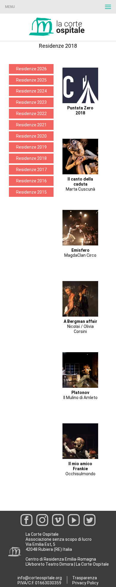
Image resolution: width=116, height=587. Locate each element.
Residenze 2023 (31, 102)
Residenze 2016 (31, 180)
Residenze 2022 (31, 113)
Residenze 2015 (31, 192)
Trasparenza (84, 577)
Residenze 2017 (31, 169)
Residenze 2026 (31, 68)
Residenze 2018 (31, 158)
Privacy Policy (85, 582)
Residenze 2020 (31, 136)
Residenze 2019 (31, 147)
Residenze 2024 (31, 91)
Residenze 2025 (31, 80)
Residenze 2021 (31, 124)
